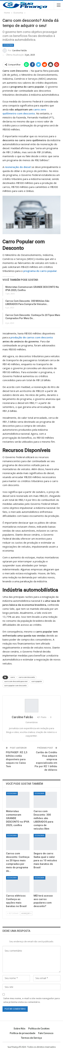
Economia (8, 45)
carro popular (36, 681)
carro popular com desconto (15, 686)
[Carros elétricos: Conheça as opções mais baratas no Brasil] (18, 884)
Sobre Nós (19, 1028)
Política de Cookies (39, 1028)
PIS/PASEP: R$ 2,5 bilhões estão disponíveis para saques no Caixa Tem (16, 759)
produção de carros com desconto (31, 337)
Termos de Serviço (31, 1038)
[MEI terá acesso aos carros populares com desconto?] (45, 884)
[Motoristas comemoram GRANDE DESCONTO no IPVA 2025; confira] (18, 800)
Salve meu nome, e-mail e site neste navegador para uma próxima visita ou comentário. (31, 1000)
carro (12, 677)
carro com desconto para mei (16, 681)
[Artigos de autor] (31, 705)
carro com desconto (27, 677)
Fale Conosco (45, 1033)
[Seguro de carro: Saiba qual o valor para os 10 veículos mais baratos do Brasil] (45, 842)
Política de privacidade (22, 1033)
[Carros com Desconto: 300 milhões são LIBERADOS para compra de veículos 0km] (45, 800)
